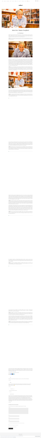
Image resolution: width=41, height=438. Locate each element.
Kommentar (9, 407)
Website (9, 420)
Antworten (10, 402)
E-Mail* (9, 417)
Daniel (10, 382)
